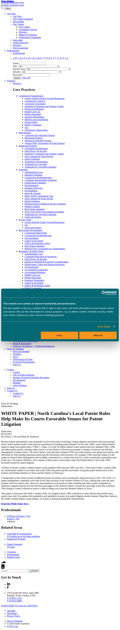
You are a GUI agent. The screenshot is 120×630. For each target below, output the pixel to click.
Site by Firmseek (15, 621)
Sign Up (17, 364)
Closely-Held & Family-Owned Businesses (45, 98)
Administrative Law (34, 172)
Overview (11, 552)
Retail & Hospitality (22, 343)
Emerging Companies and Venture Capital (44, 106)
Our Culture (18, 24)
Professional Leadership (30, 37)
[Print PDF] (3, 568)
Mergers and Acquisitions (36, 119)
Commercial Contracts (35, 101)
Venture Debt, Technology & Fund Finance (45, 143)
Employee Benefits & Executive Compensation (46, 262)
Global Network (20, 42)
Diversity (23, 32)
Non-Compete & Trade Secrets (39, 156)
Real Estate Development (30, 230)
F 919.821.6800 (14, 601)
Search (17, 78)
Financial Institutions (34, 109)
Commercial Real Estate (36, 233)
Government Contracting (36, 270)
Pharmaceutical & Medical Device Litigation (45, 204)
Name (15, 63)
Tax (26, 127)
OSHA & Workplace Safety (37, 243)
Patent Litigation (32, 159)
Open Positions (20, 385)
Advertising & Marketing (36, 148)
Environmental (31, 185)
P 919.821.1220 (14, 598)
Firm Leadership (20, 48)
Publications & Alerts (22, 359)
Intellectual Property (28, 146)
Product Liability (32, 206)
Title (15, 66)
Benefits (16, 383)
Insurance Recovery (34, 188)
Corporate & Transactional (31, 96)
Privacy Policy (13, 616)
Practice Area (19, 69)
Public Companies (33, 125)
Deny (59, 335)
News (15, 356)
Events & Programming (24, 362)
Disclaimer (12, 613)
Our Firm (11, 13)
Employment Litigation (35, 183)
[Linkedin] (8, 584)
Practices (11, 81)
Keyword (17, 74)
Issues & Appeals (33, 193)
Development (19, 380)
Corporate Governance (35, 103)
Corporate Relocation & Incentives (41, 256)
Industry (16, 72)
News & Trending (15, 349)
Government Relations (35, 272)
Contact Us (12, 390)
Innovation (18, 40)
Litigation (23, 169)
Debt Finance (25, 132)
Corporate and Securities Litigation (41, 180)
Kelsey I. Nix (13, 519)
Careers (10, 369)
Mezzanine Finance (34, 138)
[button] (3, 563)
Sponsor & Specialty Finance (38, 140)
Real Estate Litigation (34, 209)
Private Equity (31, 122)
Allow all (98, 335)
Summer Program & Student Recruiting (31, 377)
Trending (17, 354)
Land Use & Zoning (34, 241)
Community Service (28, 29)
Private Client (25, 219)
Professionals (13, 50)
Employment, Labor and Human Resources (45, 264)
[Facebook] (8, 588)
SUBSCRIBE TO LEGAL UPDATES (19, 606)
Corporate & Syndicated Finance (40, 135)
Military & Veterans (28, 35)
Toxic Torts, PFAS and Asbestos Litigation (44, 212)
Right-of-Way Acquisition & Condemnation (45, 248)
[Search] (3, 8)
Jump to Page (7, 1)
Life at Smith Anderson (23, 375)
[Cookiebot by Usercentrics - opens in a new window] (104, 293)
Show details (104, 326)
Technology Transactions (36, 130)
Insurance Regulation (34, 117)
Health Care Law (33, 111)
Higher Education (33, 114)
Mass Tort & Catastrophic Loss (39, 196)
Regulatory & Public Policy (31, 251)
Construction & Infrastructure (38, 177)
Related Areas (11, 527)
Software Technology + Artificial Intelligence (34, 346)
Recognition (18, 21)
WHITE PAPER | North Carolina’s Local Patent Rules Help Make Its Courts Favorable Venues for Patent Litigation (55, 419)
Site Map (11, 611)
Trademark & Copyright (36, 164)
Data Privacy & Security (36, 151)
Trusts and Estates (33, 217)
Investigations (31, 190)
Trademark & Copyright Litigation (40, 167)
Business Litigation (33, 175)
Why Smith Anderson (23, 19)
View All (26, 78)
